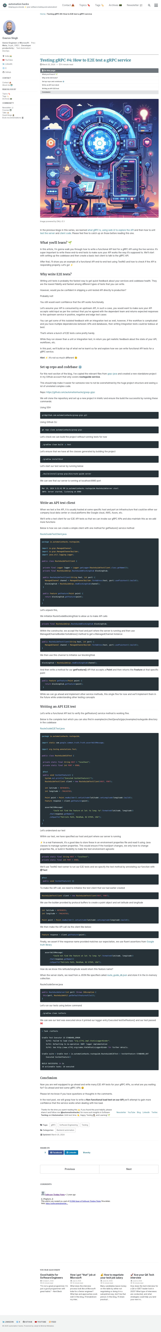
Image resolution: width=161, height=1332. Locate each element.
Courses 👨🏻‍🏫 (7, 110)
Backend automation (65, 1130)
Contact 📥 (68, 5)
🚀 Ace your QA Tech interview (142, 1276)
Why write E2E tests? (50, 78)
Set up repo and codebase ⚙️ (53, 81)
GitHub (28, 1322)
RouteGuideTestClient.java (53, 534)
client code (65, 233)
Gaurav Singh (10, 38)
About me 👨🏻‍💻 (7, 85)
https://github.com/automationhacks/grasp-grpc (70, 392)
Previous (70, 1169)
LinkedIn (146, 1112)
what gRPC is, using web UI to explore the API (111, 230)
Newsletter (121, 1112)
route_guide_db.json (117, 975)
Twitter (154, 1112)
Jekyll (36, 1326)
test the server (47, 233)
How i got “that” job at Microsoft (82, 1276)
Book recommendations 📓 (13, 118)
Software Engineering (68, 1125)
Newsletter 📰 (135, 5)
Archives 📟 (115, 5)
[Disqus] (99, 1221)
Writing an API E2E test (50, 88)
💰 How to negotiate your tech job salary (112, 1276)
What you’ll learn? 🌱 (50, 74)
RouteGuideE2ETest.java (52, 728)
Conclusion (46, 92)
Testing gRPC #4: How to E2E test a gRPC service (85, 60)
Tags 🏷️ (99, 5)
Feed (53, 1322)
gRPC (53, 1125)
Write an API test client (50, 85)
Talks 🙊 (5, 113)
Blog (139, 1112)
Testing (85, 1125)
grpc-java (112, 373)
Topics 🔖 (84, 5)
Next (129, 1169)
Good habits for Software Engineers (51, 1276)
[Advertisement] (99, 37)
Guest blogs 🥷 (8, 115)
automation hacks (32, 5)
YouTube (131, 1112)
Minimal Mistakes (47, 1326)
